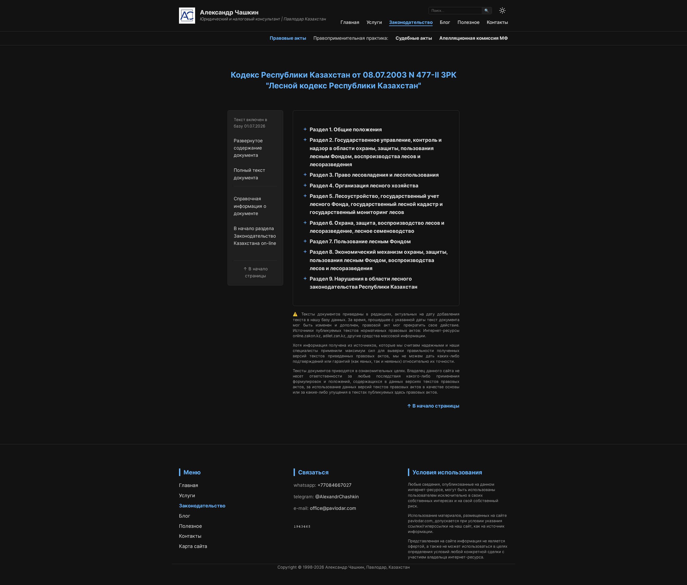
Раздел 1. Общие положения (346, 129)
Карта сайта (193, 546)
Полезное (469, 22)
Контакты (497, 22)
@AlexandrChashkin (337, 496)
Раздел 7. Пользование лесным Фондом (360, 241)
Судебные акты (414, 38)
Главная (350, 22)
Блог (445, 22)
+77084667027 (334, 485)
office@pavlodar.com (333, 508)
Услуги (374, 22)
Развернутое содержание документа (248, 148)
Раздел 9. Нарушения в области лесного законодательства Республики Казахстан (363, 283)
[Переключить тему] (502, 10)
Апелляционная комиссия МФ (473, 38)
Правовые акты (288, 38)
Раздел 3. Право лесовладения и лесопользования (374, 175)
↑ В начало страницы (433, 406)
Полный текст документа (249, 173)
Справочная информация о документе (250, 206)
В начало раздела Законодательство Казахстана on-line (255, 236)
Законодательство (411, 22)
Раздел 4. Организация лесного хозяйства (364, 186)
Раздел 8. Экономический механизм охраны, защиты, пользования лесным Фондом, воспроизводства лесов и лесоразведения (379, 260)
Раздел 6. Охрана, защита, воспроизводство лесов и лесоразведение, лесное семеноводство (377, 227)
